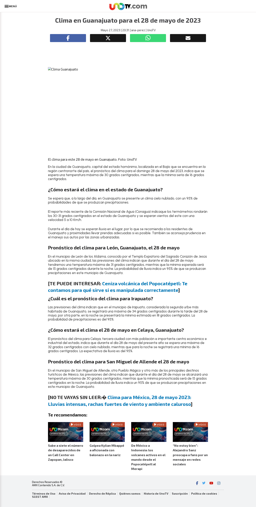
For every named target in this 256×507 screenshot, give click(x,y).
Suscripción (180, 493)
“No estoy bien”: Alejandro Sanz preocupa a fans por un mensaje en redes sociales (190, 454)
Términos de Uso (43, 493)
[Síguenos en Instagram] (218, 483)
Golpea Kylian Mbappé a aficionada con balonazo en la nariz (107, 450)
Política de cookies (204, 493)
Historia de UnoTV (156, 493)
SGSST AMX (40, 496)
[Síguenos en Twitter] (203, 483)
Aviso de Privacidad (72, 493)
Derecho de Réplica (102, 493)
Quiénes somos (129, 493)
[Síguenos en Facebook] (197, 483)
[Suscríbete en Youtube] (211, 483)
